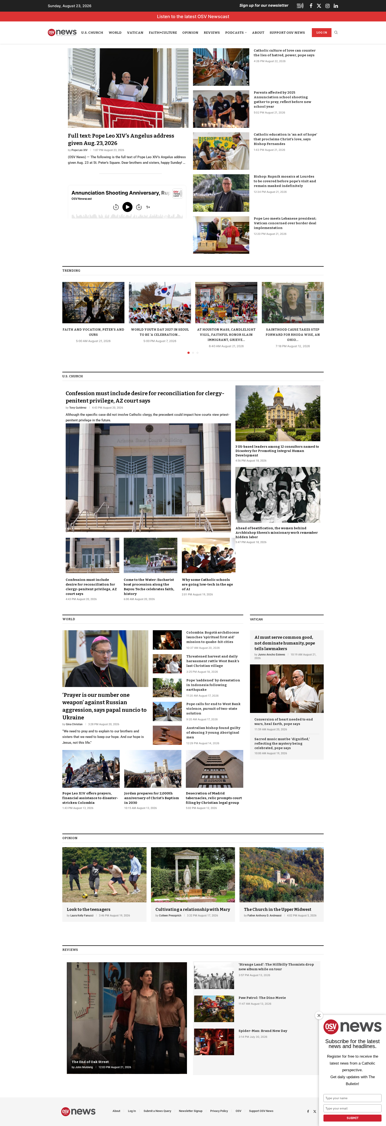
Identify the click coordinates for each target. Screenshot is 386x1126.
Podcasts (234, 33)
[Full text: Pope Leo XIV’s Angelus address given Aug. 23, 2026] (128, 107)
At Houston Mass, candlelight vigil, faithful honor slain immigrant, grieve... (226, 335)
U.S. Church (92, 33)
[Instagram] (327, 5)
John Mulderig (84, 1067)
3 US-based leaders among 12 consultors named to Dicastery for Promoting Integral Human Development (277, 451)
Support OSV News (287, 33)
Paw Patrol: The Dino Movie (262, 998)
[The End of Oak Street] (127, 1018)
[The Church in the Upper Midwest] (281, 884)
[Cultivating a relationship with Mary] (193, 884)
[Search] (336, 33)
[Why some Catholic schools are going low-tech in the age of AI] (208, 567)
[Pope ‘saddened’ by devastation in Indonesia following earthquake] (167, 687)
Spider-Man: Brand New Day (263, 1031)
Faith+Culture (163, 33)
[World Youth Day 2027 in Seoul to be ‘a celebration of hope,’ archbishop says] (160, 302)
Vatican (135, 33)
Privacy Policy (219, 1111)
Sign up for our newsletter (263, 5)
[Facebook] (311, 5)
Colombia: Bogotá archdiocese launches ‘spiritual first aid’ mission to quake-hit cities (212, 637)
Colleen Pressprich (170, 915)
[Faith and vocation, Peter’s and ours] (93, 302)
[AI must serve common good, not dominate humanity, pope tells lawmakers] (287, 671)
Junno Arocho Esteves (271, 654)
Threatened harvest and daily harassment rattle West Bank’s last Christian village (212, 661)
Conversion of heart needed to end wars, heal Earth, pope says (283, 722)
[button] (68, 317)
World (115, 33)
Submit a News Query (157, 1111)
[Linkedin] (336, 5)
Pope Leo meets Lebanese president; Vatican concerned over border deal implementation (285, 223)
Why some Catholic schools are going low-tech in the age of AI (207, 584)
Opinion (190, 33)
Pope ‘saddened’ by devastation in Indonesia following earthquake (213, 685)
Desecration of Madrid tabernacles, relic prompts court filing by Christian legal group (214, 798)
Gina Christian (74, 724)
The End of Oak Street (90, 1062)
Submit (353, 1118)
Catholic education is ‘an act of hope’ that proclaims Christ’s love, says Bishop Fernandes (285, 139)
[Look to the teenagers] (104, 884)
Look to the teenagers (88, 909)
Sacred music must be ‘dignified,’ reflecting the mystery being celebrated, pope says (282, 743)
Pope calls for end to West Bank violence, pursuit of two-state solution (213, 708)
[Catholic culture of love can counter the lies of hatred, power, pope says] (221, 67)
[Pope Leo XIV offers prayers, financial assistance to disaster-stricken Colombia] (91, 780)
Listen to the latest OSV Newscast (193, 16)
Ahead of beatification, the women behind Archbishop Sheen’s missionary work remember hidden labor (276, 532)
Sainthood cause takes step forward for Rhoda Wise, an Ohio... (293, 335)
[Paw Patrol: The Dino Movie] (214, 1009)
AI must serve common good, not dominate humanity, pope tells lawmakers (284, 643)
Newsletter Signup (190, 1111)
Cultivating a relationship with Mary (192, 909)
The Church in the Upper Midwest (277, 909)
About (258, 33)
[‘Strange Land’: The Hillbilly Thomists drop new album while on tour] (214, 975)
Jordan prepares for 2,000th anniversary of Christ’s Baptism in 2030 (151, 798)
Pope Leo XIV (79, 150)
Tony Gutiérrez (77, 407)
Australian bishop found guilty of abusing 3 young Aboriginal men (213, 732)
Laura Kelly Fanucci (81, 915)
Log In (321, 32)
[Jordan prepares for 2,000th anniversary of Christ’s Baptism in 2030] (153, 780)
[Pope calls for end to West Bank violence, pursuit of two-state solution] (167, 711)
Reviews (212, 33)
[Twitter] (319, 5)
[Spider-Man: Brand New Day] (214, 1042)
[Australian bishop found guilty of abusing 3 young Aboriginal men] (167, 735)
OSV (238, 1111)
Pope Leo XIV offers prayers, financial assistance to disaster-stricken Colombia (90, 798)
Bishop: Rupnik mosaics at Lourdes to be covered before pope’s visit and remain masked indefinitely (285, 181)
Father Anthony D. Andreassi (264, 915)
